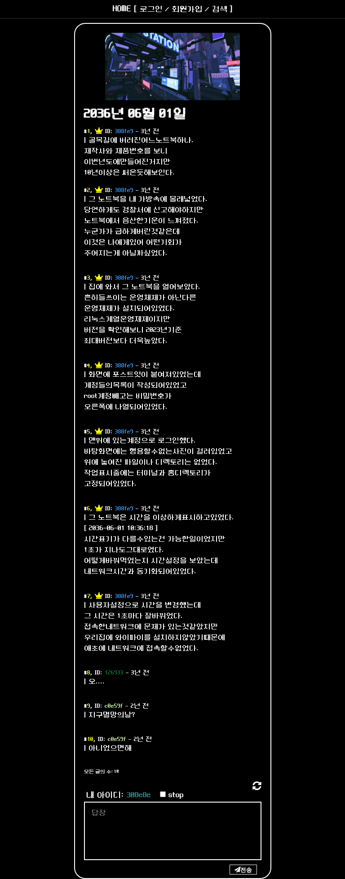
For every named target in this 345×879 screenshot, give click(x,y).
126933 (114, 672)
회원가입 (187, 9)
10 (90, 739)
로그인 (151, 9)
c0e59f (114, 706)
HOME (122, 8)
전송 (246, 869)
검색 (219, 9)
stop (176, 795)
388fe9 (124, 131)
